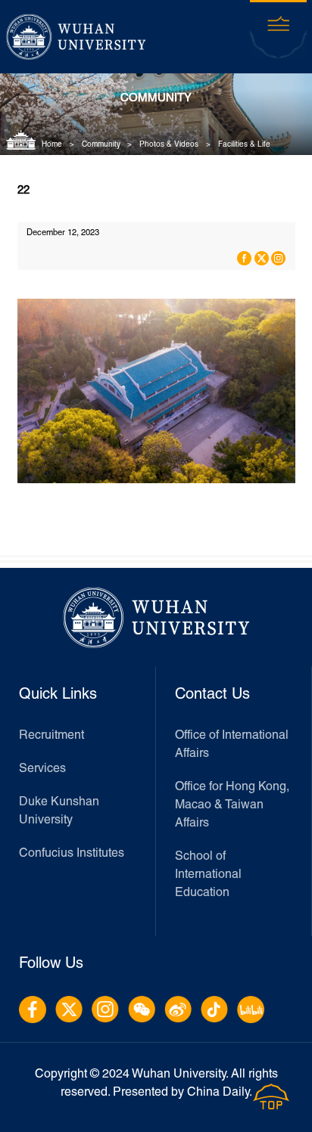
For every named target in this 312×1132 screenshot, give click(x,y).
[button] (269, 29)
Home (52, 144)
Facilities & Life (244, 144)
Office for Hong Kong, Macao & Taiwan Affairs (232, 805)
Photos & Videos (168, 144)
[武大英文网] (76, 36)
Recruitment (51, 735)
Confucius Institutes (71, 853)
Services (42, 769)
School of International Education (208, 874)
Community (101, 144)
